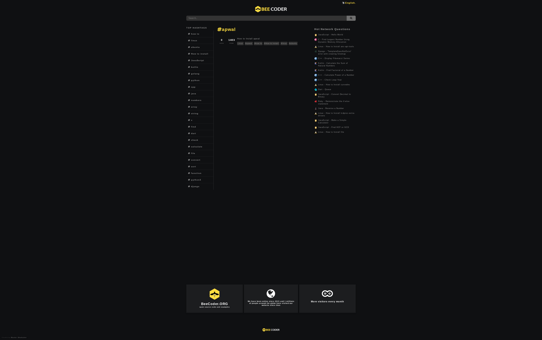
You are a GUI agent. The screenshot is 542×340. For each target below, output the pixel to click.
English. (350, 3)
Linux (240, 43)
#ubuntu (293, 43)
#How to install (271, 43)
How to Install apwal (249, 38)
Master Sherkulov (18, 337)
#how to (258, 43)
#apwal (248, 43)
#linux (284, 43)
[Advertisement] (200, 233)
